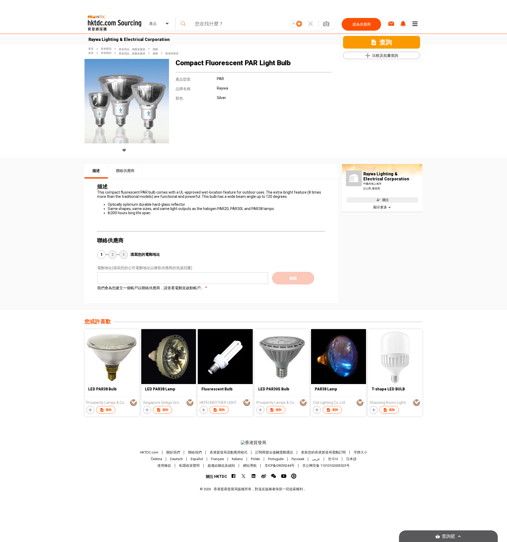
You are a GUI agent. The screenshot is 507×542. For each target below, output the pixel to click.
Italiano (237, 459)
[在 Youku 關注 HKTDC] (293, 476)
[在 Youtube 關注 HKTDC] (283, 476)
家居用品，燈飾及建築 (132, 49)
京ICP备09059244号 (279, 466)
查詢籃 (448, 536)
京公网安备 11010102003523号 (326, 466)
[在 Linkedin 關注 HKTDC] (253, 476)
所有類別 (106, 48)
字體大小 (360, 452)
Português (276, 459)
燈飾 (155, 49)
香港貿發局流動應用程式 (228, 452)
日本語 (351, 459)
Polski (255, 459)
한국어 (333, 459)
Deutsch (176, 459)
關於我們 (173, 452)
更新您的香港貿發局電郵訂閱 (323, 452)
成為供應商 (361, 24)
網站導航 (250, 466)
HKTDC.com (149, 452)
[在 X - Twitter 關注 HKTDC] (243, 476)
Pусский (298, 459)
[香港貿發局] (253, 442)
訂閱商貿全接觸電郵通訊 (274, 452)
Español (197, 459)
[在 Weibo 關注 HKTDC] (263, 476)
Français (217, 459)
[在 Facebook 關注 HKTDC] (233, 476)
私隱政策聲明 (189, 466)
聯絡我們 (195, 452)
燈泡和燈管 (172, 53)
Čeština (156, 459)
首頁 (90, 48)
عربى (316, 459)
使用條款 (164, 466)
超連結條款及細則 (221, 466)
